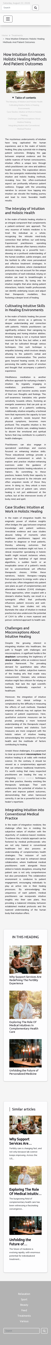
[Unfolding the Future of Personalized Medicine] (25, 1053)
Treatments (17, 35)
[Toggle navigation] (7, 19)
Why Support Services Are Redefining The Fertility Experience (25, 980)
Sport (24, 1299)
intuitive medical (25, 778)
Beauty (24, 1304)
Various (24, 1321)
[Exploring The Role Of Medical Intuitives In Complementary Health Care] (25, 1005)
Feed (24, 1310)
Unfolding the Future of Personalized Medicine (23, 1072)
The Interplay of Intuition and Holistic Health (24, 101)
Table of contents (25, 98)
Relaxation (24, 1293)
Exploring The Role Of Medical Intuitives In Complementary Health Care (23, 1026)
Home (5, 35)
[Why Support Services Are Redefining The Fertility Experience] (25, 959)
